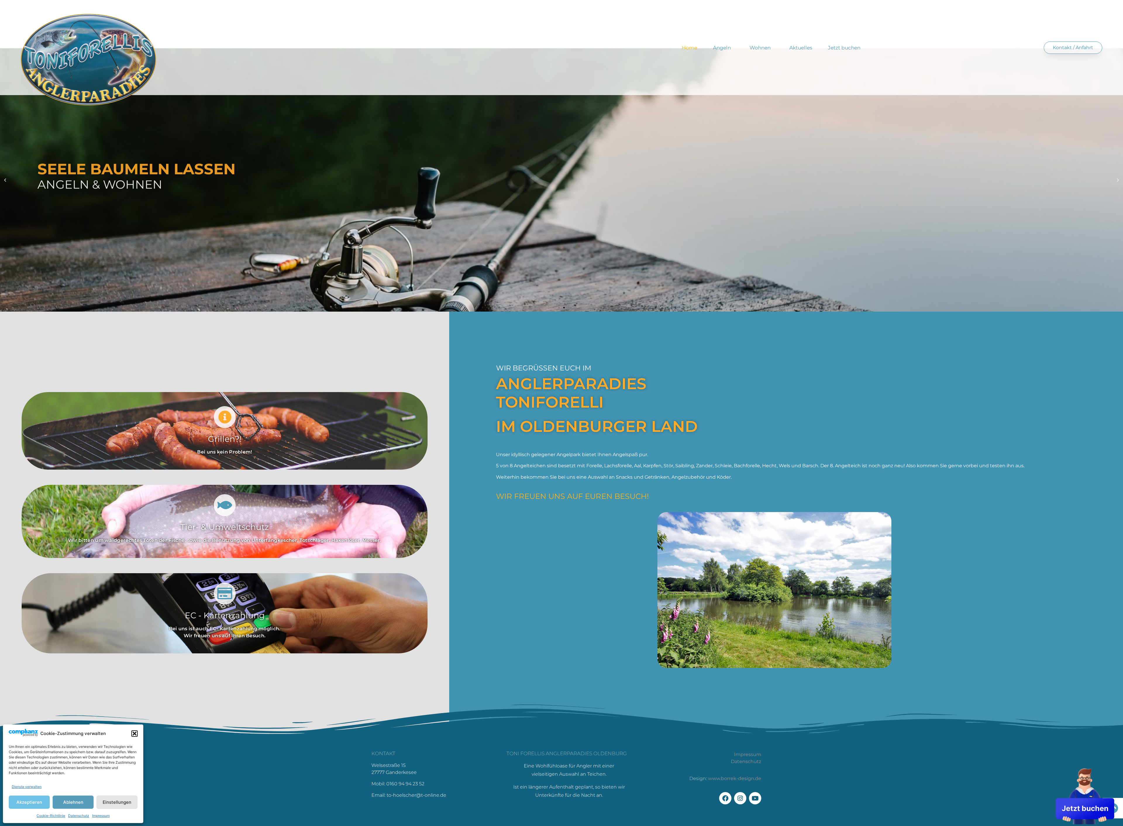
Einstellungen (117, 802)
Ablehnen (73, 802)
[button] (134, 733)
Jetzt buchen (844, 48)
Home (689, 48)
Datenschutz (78, 815)
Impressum (101, 815)
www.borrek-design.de (734, 778)
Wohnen (760, 48)
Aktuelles (800, 48)
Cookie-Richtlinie (51, 815)
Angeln (722, 48)
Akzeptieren (29, 802)
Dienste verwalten (27, 786)
